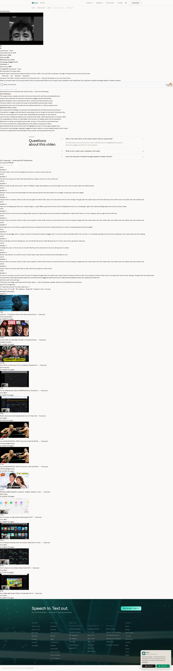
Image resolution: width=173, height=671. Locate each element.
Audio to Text (36, 626)
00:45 (2, 188)
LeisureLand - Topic (6, 51)
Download (135, 3)
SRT (8, 163)
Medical (52, 636)
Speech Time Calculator (113, 632)
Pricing (120, 3)
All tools (47, 289)
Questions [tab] (25, 76)
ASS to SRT (91, 642)
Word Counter (110, 629)
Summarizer (54, 649)
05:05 (2, 264)
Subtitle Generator (75, 632)
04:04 (2, 243)
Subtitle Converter (93, 629)
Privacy (127, 649)
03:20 (2, 222)
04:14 (2, 250)
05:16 (2, 271)
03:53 (2, 236)
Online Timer (110, 642)
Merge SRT (29, 289)
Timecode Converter (112, 645)
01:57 (2, 202)
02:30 (2, 216)
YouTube (34, 639)
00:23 (2, 174)
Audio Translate (55, 652)
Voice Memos (54, 642)
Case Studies (129, 633)
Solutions (99, 3)
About (127, 626)
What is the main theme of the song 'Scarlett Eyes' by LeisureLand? (22, 80)
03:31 (1, 229)
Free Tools (110, 3)
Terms (127, 652)
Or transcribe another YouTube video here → (15, 287)
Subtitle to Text (39, 289)
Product (89, 3)
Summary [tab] (17, 76)
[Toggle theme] (126, 2)
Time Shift (72, 642)
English (3, 69)
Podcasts (34, 642)
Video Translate (55, 655)
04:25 (2, 257)
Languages (35, 645)
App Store (3, 285)
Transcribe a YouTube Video (10, 71)
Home (33, 8)
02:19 (1, 209)
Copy (3, 163)
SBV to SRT (91, 638)
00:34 (2, 181)
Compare (128, 636)
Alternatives (129, 639)
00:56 (2, 195)
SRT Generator (73, 635)
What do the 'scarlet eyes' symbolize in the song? (60, 80)
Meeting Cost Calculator (113, 638)
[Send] (18, 89)
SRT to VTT (91, 635)
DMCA (127, 655)
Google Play (11, 285)
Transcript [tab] (5, 76)
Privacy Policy (29, 668)
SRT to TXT (91, 648)
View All (2, 294)
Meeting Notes (54, 633)
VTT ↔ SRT (91, 632)
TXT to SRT (11, 289)
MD (12, 163)
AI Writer (53, 645)
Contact (127, 642)
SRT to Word (91, 651)
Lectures (53, 629)
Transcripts (41, 8)
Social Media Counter (112, 635)
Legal (52, 639)
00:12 (2, 167)
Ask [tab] (11, 76)
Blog (126, 645)
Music (50, 8)
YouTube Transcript (75, 629)
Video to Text (36, 629)
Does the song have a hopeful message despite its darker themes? (99, 80)
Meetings (34, 636)
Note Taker (35, 633)
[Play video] (0, 46)
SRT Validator (20, 289)
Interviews (53, 626)
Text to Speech (55, 658)
